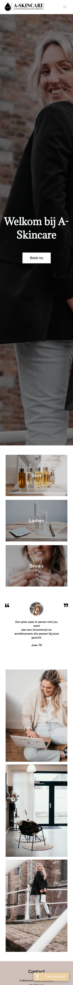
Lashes (36, 520)
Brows (36, 566)
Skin (36, 475)
